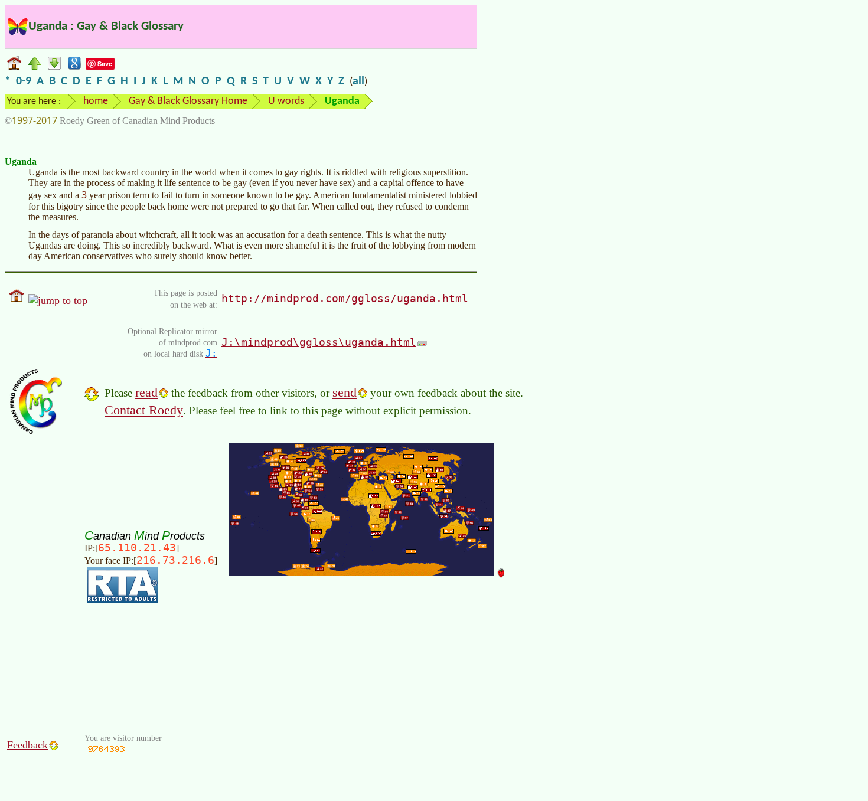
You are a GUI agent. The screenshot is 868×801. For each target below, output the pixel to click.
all (358, 81)
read (146, 392)
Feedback (27, 745)
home (95, 101)
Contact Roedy (144, 410)
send (344, 392)
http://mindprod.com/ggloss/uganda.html (344, 298)
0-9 (23, 81)
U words (286, 101)
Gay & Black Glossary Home (188, 101)
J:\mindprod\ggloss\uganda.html (318, 342)
